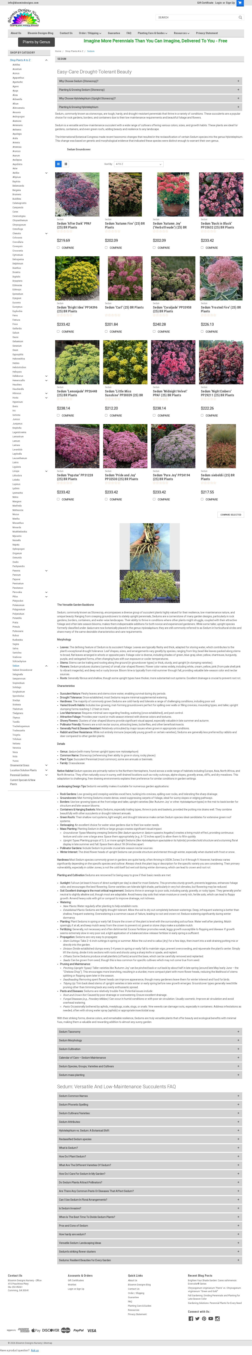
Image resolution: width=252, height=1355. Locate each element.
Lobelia (16, 479)
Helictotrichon (19, 367)
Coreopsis (18, 246)
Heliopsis (17, 371)
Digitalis (16, 276)
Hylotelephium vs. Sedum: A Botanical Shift (84, 1130)
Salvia (15, 648)
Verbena (16, 743)
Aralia (15, 138)
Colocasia (17, 237)
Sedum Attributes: (69, 1121)
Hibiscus (17, 393)
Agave (15, 86)
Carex (15, 211)
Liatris (15, 462)
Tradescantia (19, 730)
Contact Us (66, 33)
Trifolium (17, 739)
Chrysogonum (19, 224)
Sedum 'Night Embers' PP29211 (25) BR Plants (217, 393)
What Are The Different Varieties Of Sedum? (85, 1165)
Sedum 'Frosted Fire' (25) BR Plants (221, 309)
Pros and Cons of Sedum (73, 1225)
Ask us (35, 1350)
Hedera (16, 363)
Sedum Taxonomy (69, 1031)
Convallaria (18, 242)
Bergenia (17, 190)
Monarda (17, 527)
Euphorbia (17, 311)
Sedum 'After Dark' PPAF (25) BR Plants (74, 225)
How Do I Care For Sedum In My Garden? (82, 1173)
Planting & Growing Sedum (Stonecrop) (82, 89)
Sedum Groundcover (22, 670)
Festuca (16, 319)
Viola (15, 756)
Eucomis (17, 302)
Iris (14, 410)
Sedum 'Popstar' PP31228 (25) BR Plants (75, 477)
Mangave (17, 501)
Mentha (16, 518)
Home (58, 51)
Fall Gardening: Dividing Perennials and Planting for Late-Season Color (214, 1297)
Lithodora (17, 475)
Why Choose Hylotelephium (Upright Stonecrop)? (87, 98)
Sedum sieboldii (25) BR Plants (218, 477)
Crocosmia (18, 250)
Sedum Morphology (70, 1040)
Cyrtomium (18, 255)
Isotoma (16, 415)
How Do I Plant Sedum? (72, 1156)
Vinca (15, 752)
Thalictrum (18, 709)
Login (218, 2)
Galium (16, 332)
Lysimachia (18, 492)
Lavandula (17, 449)
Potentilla (17, 618)
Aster (15, 168)
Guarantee (114, 33)
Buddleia (17, 198)
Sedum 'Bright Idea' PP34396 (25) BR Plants (77, 309)
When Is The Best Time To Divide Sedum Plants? (87, 1217)
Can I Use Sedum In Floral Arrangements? (83, 1199)
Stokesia (17, 704)
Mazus (16, 514)
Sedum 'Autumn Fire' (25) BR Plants (125, 225)
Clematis (17, 233)
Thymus (16, 717)
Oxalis (15, 562)
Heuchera (17, 384)
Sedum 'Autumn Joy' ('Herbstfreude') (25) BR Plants (170, 227)
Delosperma (18, 259)
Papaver (16, 579)
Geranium (17, 345)
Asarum (16, 155)
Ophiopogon (19, 549)
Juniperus (17, 423)
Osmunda (17, 557)
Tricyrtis (16, 735)
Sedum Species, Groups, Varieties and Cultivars (86, 1066)
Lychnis (16, 488)
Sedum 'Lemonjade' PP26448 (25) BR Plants (77, 393)
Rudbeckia (18, 639)
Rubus (16, 635)
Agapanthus (18, 77)
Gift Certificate (205, 2)
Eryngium (17, 298)
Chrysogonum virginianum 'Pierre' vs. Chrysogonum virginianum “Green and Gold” (214, 1290)
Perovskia (17, 592)
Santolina (17, 652)
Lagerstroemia (19, 432)
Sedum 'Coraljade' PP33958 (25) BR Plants (172, 309)
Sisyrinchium (19, 683)
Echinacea (17, 285)
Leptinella (17, 453)
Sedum (16, 665)
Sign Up (230, 2)
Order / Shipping (89, 33)
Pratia (15, 622)
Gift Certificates (76, 1280)
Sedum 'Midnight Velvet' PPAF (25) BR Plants (170, 393)
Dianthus (17, 268)
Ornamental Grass (19, 765)
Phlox (15, 596)
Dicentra (16, 272)
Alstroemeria (19, 108)
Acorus (16, 73)
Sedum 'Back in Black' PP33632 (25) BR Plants (217, 225)
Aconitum (17, 69)
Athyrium (17, 177)
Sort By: (108, 164)
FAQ (129, 33)
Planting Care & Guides (151, 33)
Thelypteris (18, 713)
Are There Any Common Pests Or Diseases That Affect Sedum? (96, 1191)
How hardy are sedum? (72, 1234)
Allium (15, 103)
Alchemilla (17, 99)
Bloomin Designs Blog (40, 33)
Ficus (15, 324)
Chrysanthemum (20, 220)
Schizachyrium (19, 661)
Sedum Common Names (73, 1095)
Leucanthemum (20, 458)
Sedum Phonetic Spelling (73, 1104)
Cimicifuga (18, 229)
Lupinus (16, 484)
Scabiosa (17, 657)
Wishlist (72, 1284)
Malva (15, 497)
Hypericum (18, 402)
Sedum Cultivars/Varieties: (74, 1113)
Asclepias (17, 159)
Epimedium (18, 294)
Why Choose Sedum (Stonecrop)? (78, 81)
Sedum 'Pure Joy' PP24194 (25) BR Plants (171, 477)
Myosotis (17, 536)
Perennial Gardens (19, 775)
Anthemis (17, 129)
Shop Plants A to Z (20, 60)
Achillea (16, 64)
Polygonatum (19, 609)
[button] (36, 42)
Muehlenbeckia (20, 531)
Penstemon (18, 588)
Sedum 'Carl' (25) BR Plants (124, 307)
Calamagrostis (19, 203)
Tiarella (16, 721)
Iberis (15, 406)
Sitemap (48, 1343)
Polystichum (18, 613)
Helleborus (18, 376)
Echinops (17, 289)
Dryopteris (17, 280)
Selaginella (18, 674)
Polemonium (18, 605)
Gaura (15, 337)
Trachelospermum (21, 726)
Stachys (16, 700)
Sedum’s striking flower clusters (77, 1251)
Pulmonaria (18, 631)
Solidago (17, 687)
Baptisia (16, 181)
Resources (180, 33)
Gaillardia (17, 328)
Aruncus (16, 151)
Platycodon (18, 600)
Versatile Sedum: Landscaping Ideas (80, 1242)
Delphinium (18, 263)
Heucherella (18, 389)
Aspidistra (17, 164)
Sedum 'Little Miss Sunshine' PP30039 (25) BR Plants (124, 395)
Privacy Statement (207, 33)
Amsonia (17, 112)
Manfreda (17, 505)
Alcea (15, 95)
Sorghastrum (19, 691)
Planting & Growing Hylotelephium (78, 107)
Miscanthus (18, 523)
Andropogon (19, 116)
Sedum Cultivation (69, 1049)
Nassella (17, 540)
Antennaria (18, 125)
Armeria (16, 142)
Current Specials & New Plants (22, 782)
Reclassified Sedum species (75, 1139)
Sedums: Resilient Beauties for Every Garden (85, 1260)
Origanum (17, 553)
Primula (16, 626)
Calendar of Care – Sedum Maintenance (82, 1057)
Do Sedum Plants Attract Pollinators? (80, 1182)
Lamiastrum (18, 436)
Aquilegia (17, 133)
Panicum (17, 574)
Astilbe (16, 172)
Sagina (16, 644)
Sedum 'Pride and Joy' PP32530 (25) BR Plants (121, 477)
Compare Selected (230, 514)
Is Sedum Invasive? (70, 1208)
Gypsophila (18, 354)
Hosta (15, 397)
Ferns (15, 315)
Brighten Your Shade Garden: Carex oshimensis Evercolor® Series (212, 1282)
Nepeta (16, 544)
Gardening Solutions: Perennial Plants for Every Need (215, 1303)
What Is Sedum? (68, 1147)
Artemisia (17, 147)
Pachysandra (19, 566)
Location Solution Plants (23, 770)
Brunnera (17, 194)
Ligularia (17, 466)
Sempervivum (19, 678)
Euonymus (17, 306)
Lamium (16, 441)
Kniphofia (17, 427)
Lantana (16, 445)
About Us (16, 33)
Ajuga (15, 90)
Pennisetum (18, 583)
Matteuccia (18, 510)
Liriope (16, 471)
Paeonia (16, 570)
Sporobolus (18, 696)
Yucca (15, 760)
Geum (15, 350)
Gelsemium (18, 341)
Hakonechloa (19, 358)
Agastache (18, 82)
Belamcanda (18, 185)
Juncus (16, 419)
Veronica (17, 747)
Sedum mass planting (71, 1075)
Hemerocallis (19, 380)
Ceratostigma (19, 216)
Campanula (18, 207)
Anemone (17, 121)
